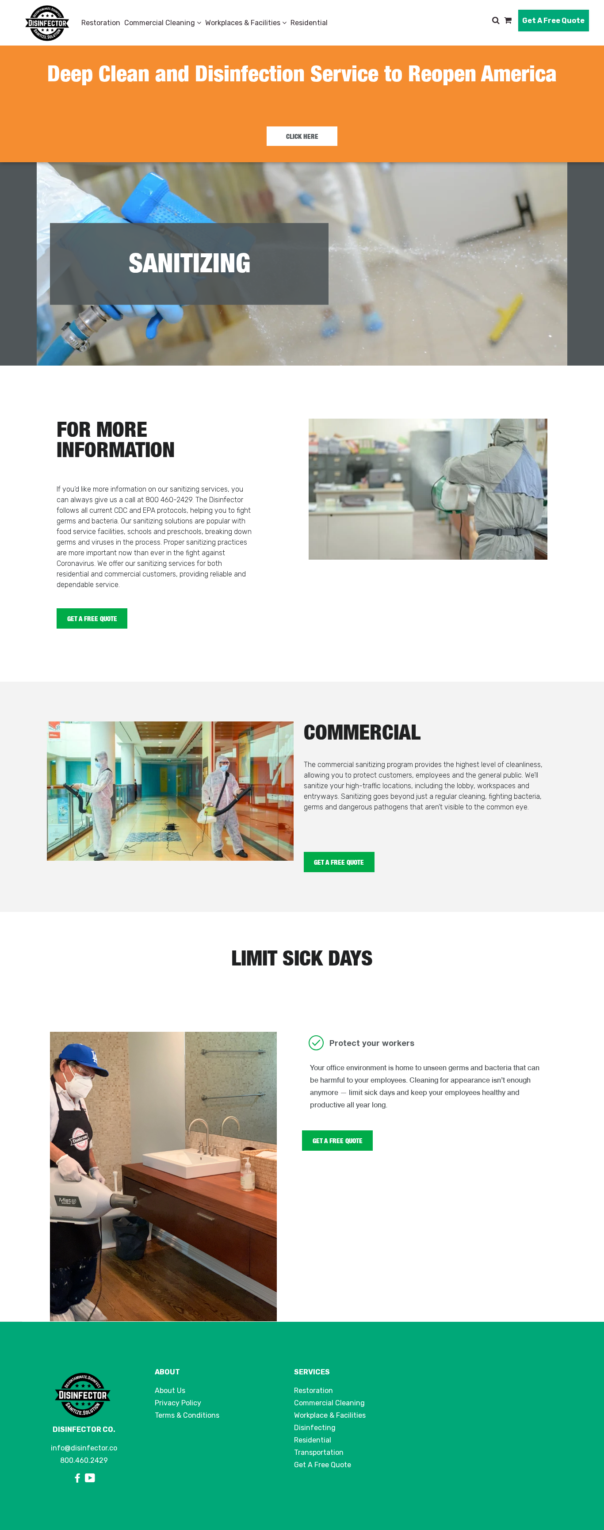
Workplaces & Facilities (243, 23)
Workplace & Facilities (330, 1415)
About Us (170, 1390)
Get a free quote (92, 618)
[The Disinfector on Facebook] (79, 1478)
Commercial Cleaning (160, 23)
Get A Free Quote (553, 20)
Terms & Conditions (187, 1415)
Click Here (302, 136)
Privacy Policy (178, 1403)
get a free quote (339, 862)
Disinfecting (315, 1427)
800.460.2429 (84, 1460)
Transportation (319, 1452)
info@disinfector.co (84, 1448)
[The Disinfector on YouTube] (90, 1478)
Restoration (100, 23)
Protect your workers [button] (371, 1043)
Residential (309, 23)
